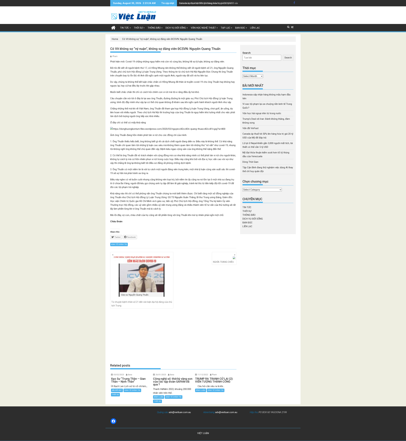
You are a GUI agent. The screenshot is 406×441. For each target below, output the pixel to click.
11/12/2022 (203, 375)
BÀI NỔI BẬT (117, 390)
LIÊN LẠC (255, 27)
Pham (115, 56)
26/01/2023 (161, 375)
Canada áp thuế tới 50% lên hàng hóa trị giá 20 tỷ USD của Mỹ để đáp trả (216, 3)
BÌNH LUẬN (158, 397)
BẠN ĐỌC (240, 27)
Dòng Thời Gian (250, 161)
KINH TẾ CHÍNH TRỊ (119, 244)
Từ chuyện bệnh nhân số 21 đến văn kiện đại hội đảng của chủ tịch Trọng (141, 304)
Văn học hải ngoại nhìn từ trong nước (261, 113)
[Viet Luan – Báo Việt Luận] (113, 27)
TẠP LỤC (225, 27)
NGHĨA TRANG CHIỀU (223, 262)
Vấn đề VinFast (250, 128)
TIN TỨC (124, 27)
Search (246, 52)
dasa (130, 375)
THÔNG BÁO (154, 27)
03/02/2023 (119, 375)
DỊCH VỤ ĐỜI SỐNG (176, 27)
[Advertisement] (173, 336)
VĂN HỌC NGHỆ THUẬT (203, 27)
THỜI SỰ (138, 27)
